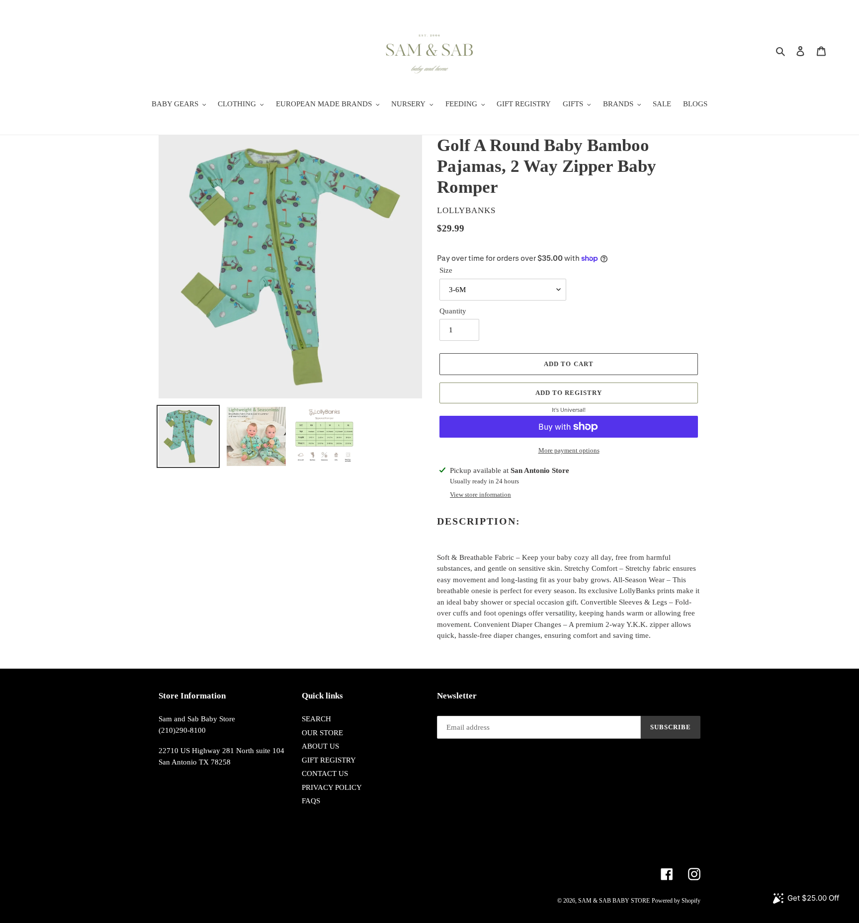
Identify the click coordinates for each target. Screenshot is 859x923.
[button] (568, 393)
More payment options (569, 450)
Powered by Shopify (676, 900)
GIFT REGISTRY (329, 760)
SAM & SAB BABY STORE (614, 900)
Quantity (452, 311)
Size (445, 270)
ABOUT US (320, 746)
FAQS (311, 801)
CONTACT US (325, 773)
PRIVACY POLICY (332, 787)
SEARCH (316, 719)
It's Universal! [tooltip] (569, 409)
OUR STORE (322, 733)
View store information (480, 494)
